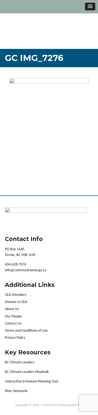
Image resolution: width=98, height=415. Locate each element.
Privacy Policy (15, 338)
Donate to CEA (16, 302)
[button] (90, 6)
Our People (13, 316)
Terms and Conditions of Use (26, 331)
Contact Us (13, 324)
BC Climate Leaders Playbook (27, 372)
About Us (12, 309)
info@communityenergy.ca (25, 270)
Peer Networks (16, 391)
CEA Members (15, 295)
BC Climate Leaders (19, 362)
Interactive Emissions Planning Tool (31, 381)
